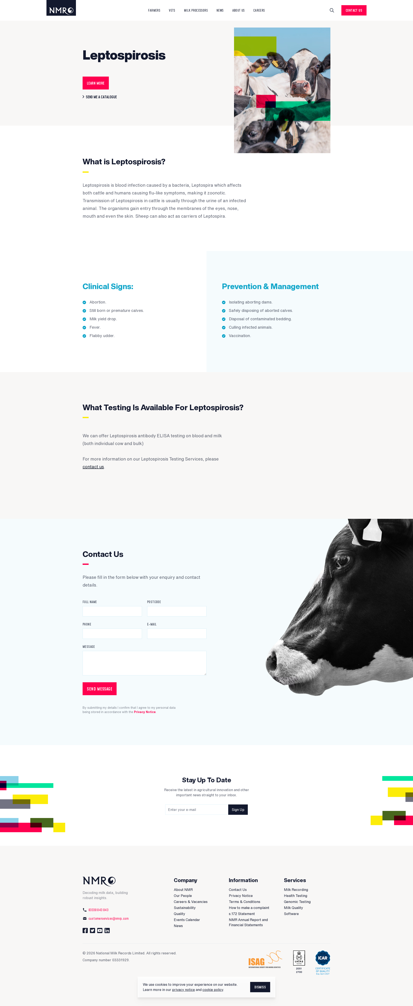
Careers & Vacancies (191, 901)
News (178, 925)
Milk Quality (293, 907)
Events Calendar (187, 919)
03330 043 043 (98, 910)
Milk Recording (296, 889)
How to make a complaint (249, 907)
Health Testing (295, 895)
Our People (183, 895)
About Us (238, 10)
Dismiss (260, 987)
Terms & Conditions (244, 901)
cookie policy (212, 989)
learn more (96, 83)
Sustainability (185, 907)
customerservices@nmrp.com (109, 918)
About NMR (183, 889)
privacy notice (183, 989)
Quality (179, 913)
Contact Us (354, 10)
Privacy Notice (145, 711)
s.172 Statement (242, 913)
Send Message (99, 688)
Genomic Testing (297, 901)
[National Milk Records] (65, 8)
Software (291, 913)
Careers (259, 10)
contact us (93, 466)
